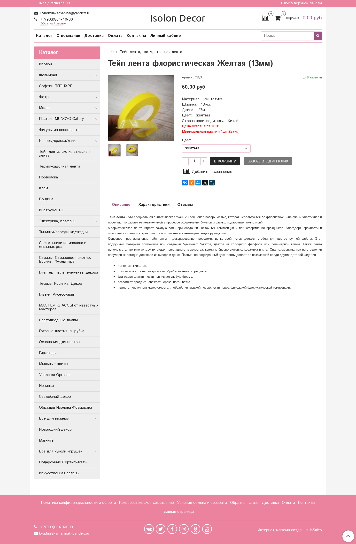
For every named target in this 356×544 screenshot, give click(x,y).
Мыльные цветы (53, 364)
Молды (45, 108)
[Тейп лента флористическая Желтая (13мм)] (141, 108)
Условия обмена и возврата (202, 503)
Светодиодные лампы (58, 320)
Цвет (186, 140)
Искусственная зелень (59, 473)
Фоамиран (48, 75)
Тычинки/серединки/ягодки (63, 232)
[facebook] (172, 529)
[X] (205, 182)
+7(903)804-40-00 (56, 19)
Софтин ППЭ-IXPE (55, 86)
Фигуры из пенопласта (59, 130)
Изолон (45, 64)
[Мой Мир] (198, 182)
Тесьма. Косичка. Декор (60, 283)
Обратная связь (244, 503)
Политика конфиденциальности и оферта (78, 503)
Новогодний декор (55, 429)
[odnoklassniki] (195, 529)
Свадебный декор (55, 396)
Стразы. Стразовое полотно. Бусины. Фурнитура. (65, 259)
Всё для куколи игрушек (60, 451)
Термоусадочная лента (59, 166)
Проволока (48, 177)
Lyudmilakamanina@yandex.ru (64, 13)
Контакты (136, 35)
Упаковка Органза (54, 375)
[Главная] (111, 52)
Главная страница (178, 511)
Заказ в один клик (268, 161)
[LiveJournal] (212, 182)
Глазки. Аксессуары (56, 294)
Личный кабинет (166, 35)
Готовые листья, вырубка (61, 331)
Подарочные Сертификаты (63, 462)
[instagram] (184, 529)
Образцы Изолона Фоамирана (65, 407)
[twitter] (160, 529)
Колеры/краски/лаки (57, 141)
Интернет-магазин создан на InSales (289, 530)
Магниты (46, 440)
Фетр (44, 97)
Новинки (46, 386)
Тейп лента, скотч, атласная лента (151, 52)
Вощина (46, 199)
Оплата (115, 35)
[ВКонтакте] (185, 182)
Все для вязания (54, 418)
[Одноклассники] (191, 182)
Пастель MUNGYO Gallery (61, 119)
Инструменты (51, 210)
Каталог (44, 35)
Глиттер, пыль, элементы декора (68, 272)
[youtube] (207, 529)
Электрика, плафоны (57, 221)
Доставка (94, 35)
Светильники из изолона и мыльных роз (62, 245)
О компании (68, 35)
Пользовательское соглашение (146, 503)
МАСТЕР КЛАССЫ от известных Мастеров (68, 307)
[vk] (149, 529)
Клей (43, 188)
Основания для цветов (59, 342)
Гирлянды (47, 353)
